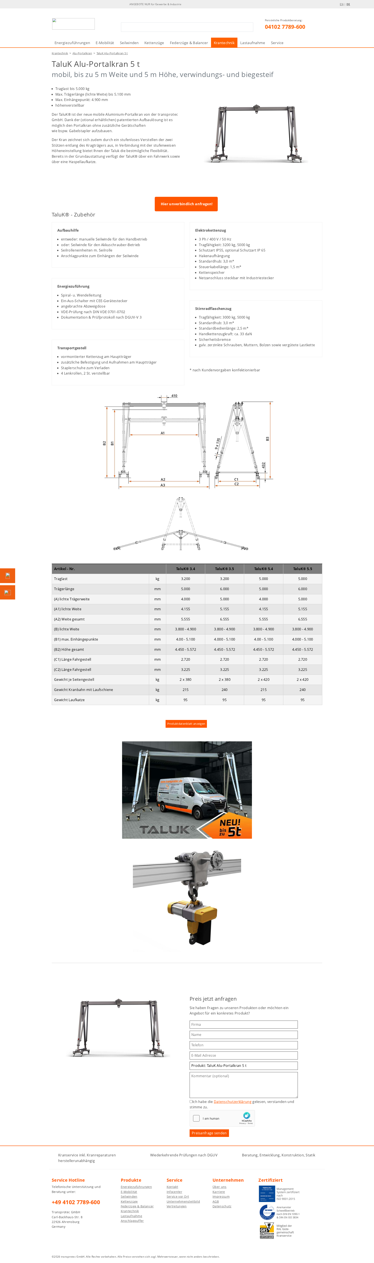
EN (341, 4)
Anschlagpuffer (132, 1221)
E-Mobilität (105, 42)
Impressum (221, 1196)
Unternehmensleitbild (183, 1201)
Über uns (219, 1187)
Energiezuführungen (72, 42)
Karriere (219, 1192)
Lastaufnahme (252, 42)
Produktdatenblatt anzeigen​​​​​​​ (186, 724)
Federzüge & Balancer (189, 42)
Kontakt (172, 1187)
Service (277, 42)
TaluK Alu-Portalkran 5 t (112, 53)
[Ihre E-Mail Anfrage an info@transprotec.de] (7, 592)
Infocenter (174, 1192)
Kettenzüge (154, 42)
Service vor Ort (178, 1196)
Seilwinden (129, 42)
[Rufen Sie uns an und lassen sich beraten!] (7, 575)
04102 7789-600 (285, 26)
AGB (216, 1201)
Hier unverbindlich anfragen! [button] (187, 204)
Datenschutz (222, 1206)
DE (348, 4)
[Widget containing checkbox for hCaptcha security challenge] (222, 1118)
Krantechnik (224, 42)
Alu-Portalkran (82, 53)
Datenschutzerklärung (232, 1101)
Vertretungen (177, 1206)
